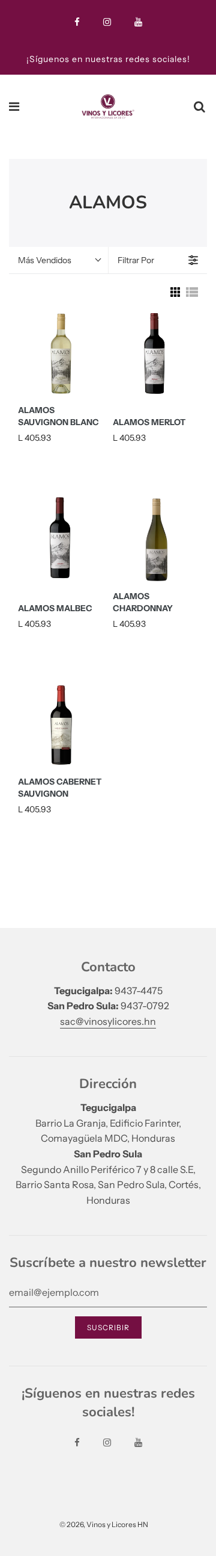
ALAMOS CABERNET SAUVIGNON (59, 787)
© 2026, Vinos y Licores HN (103, 1524)
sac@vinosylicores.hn (108, 1021)
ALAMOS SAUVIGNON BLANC (58, 416)
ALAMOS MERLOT (149, 422)
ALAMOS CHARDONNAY (143, 602)
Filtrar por (136, 260)
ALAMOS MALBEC (55, 608)
